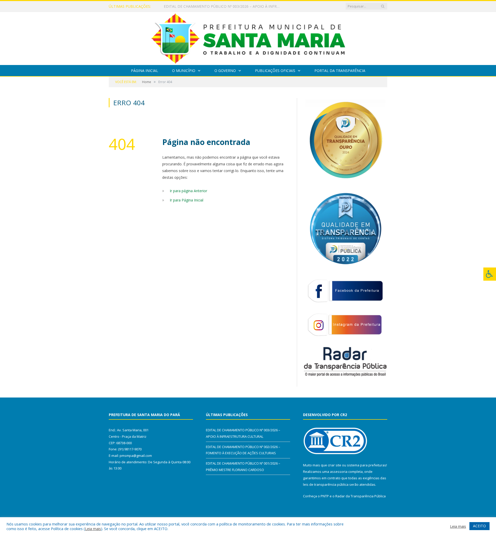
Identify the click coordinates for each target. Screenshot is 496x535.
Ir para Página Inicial (186, 200)
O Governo (225, 70)
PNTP (325, 496)
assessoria (338, 471)
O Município (183, 70)
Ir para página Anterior (188, 190)
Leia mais (93, 528)
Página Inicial (144, 70)
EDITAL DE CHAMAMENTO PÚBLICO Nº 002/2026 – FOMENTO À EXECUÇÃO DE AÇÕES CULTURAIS (223, 6)
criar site (334, 465)
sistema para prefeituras (366, 465)
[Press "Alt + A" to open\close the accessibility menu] (489, 274)
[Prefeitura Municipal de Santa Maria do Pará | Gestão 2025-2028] (248, 37)
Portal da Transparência (339, 70)
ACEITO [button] (479, 525)
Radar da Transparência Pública (360, 496)
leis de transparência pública (325, 484)
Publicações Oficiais (275, 70)
